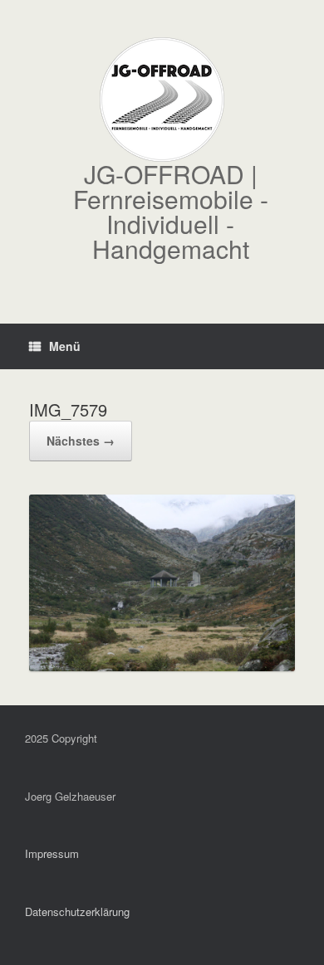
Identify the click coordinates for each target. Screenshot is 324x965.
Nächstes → (81, 440)
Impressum (52, 853)
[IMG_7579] (162, 666)
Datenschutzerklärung (77, 911)
